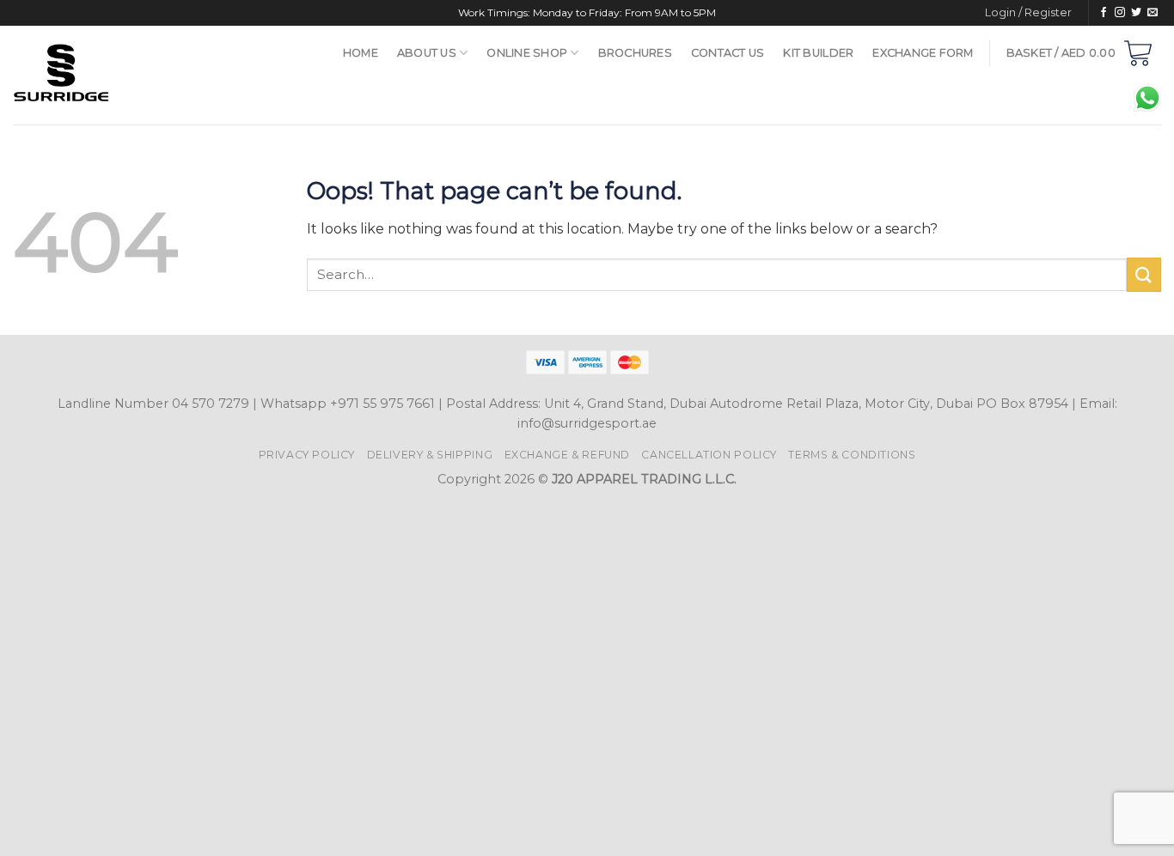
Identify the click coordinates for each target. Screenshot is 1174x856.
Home (360, 52)
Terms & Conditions (851, 454)
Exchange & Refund (567, 454)
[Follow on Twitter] (1136, 13)
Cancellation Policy (709, 454)
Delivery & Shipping (430, 454)
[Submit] (1144, 274)
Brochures (635, 52)
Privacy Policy (307, 454)
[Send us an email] (1152, 13)
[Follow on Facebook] (1103, 13)
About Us (426, 52)
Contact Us (728, 52)
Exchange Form (922, 52)
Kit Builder (818, 52)
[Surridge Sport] (147, 75)
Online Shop (526, 52)
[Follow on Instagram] (1120, 13)
